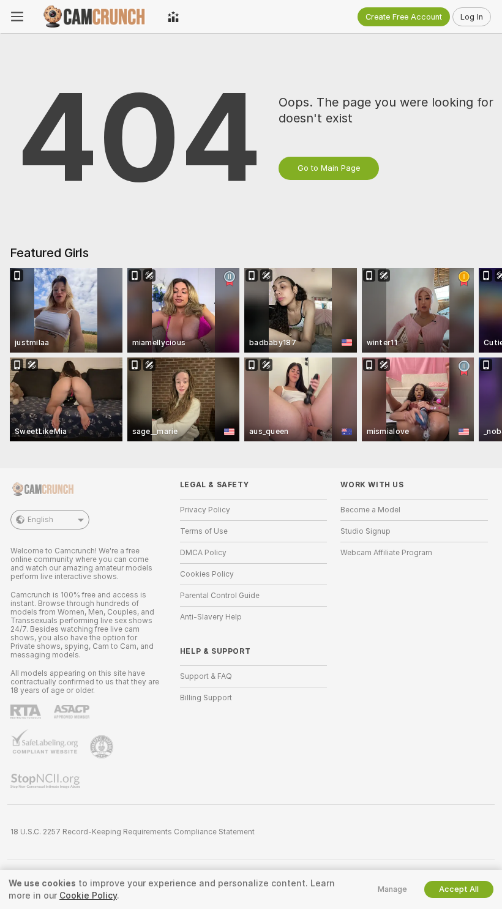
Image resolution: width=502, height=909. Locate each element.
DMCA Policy (203, 552)
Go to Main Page (329, 168)
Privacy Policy (205, 510)
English (40, 519)
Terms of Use (204, 531)
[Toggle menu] (17, 16)
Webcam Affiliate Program (386, 552)
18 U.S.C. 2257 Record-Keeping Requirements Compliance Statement (132, 832)
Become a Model (370, 510)
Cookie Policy (88, 895)
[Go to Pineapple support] (103, 746)
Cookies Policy (207, 574)
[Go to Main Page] (95, 16)
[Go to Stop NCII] (46, 781)
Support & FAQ (206, 676)
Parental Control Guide (220, 595)
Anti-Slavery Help (211, 617)
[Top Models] (173, 16)
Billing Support (206, 698)
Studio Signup (365, 531)
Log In (471, 16)
